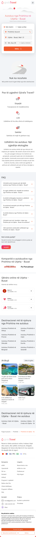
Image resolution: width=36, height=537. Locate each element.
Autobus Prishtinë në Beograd (8, 348)
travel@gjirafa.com (10, 500)
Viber (6, 507)
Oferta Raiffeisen (6, 486)
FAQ (2, 492)
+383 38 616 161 (9, 504)
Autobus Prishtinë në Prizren (8, 336)
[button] (18, 184)
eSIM (3, 465)
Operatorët (4, 468)
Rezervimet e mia (22, 465)
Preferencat (20, 471)
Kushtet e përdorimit (23, 500)
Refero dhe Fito (6, 483)
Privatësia (20, 503)
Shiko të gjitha (29, 360)
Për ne (3, 471)
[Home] (8, 2)
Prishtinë (15, 431)
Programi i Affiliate (6, 489)
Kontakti (6, 247)
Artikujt (3, 477)
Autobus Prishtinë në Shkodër (8, 342)
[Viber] (2, 507)
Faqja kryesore (5, 431)
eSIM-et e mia (21, 468)
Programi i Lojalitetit (7, 480)
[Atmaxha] (9, 267)
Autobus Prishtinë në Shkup (8, 329)
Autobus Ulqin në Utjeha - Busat (9, 422)
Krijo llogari (20, 474)
